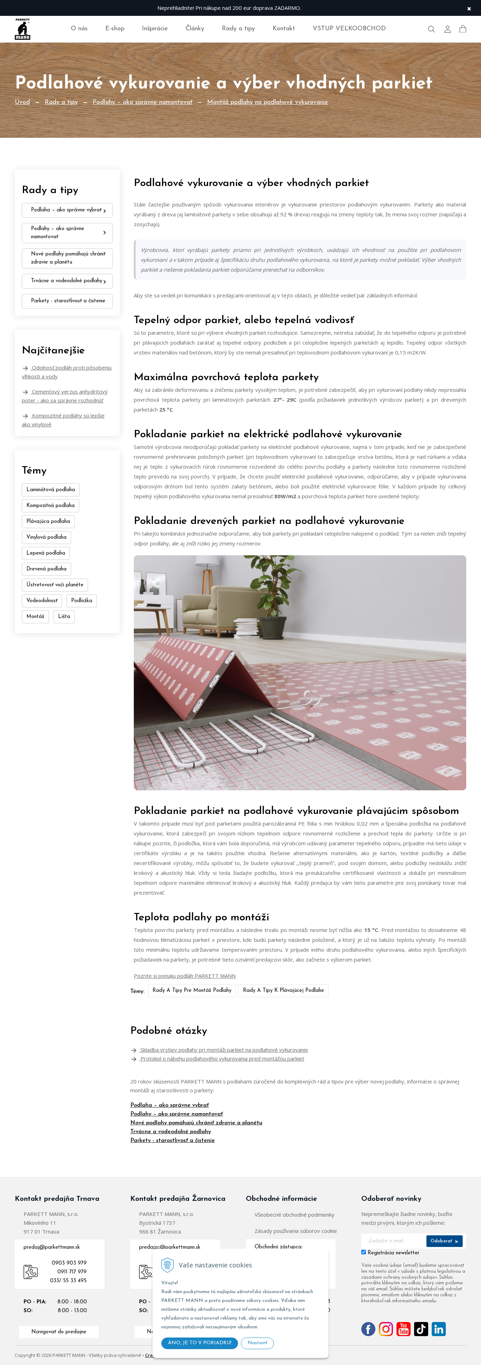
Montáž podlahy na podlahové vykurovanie (267, 102)
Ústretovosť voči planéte (54, 585)
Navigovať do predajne (58, 1332)
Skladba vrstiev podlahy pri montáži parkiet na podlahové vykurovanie (223, 1049)
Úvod (22, 102)
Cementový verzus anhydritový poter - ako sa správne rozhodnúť (65, 396)
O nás (79, 29)
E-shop (114, 29)
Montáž (35, 616)
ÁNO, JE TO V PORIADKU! (199, 1343)
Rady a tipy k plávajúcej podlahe (283, 990)
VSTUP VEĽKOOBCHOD (349, 29)
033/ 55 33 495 (68, 1281)
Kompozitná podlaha (50, 505)
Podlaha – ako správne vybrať (169, 1105)
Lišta (64, 616)
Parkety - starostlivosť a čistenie (172, 1140)
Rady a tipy (238, 29)
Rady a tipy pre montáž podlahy (191, 990)
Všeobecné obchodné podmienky (295, 1214)
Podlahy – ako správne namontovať (142, 102)
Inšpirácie (155, 29)
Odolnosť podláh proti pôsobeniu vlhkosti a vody (67, 372)
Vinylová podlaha (46, 537)
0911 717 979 (72, 1272)
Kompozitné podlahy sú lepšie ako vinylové (63, 420)
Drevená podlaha (46, 569)
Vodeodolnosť (41, 601)
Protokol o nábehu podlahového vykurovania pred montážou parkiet (221, 1058)
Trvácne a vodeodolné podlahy (170, 1132)
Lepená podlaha (45, 553)
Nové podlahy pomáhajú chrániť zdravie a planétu (196, 1123)
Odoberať (442, 1241)
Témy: (137, 991)
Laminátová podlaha (50, 490)
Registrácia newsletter (393, 1253)
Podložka (81, 601)
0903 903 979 (69, 1263)
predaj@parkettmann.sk (52, 1247)
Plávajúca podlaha (48, 521)
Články (195, 29)
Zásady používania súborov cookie (296, 1230)
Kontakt (284, 29)
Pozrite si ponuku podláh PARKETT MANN (185, 975)
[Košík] (463, 29)
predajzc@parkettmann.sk (169, 1247)
